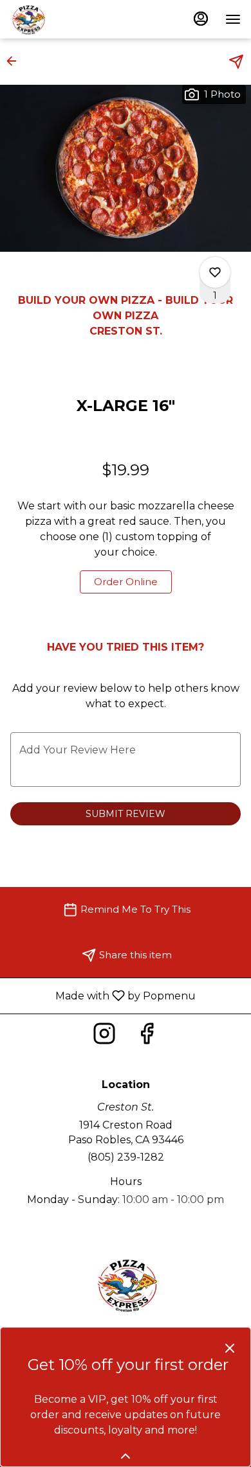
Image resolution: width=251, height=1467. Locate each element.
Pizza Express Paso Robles (125, 1284)
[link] (126, 581)
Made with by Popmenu (103, 995)
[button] (15, 61)
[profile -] (201, 18)
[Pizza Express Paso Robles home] (68, 19)
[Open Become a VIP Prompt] (125, 1456)
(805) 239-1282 (126, 1157)
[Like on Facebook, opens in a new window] (146, 1037)
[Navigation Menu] (233, 19)
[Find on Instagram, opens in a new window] (104, 1037)
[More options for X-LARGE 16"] (215, 272)
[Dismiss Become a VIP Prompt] (229, 1348)
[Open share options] (236, 62)
